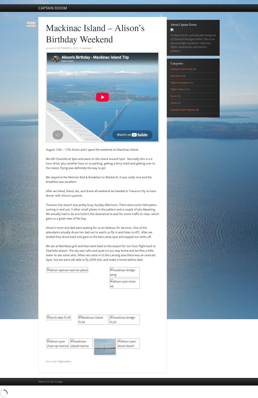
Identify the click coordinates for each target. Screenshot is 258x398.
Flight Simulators (180, 82)
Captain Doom (52, 8)
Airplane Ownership (182, 69)
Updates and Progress (183, 109)
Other (174, 103)
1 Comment (86, 48)
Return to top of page (50, 381)
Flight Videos (64, 361)
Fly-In (174, 96)
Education (176, 76)
